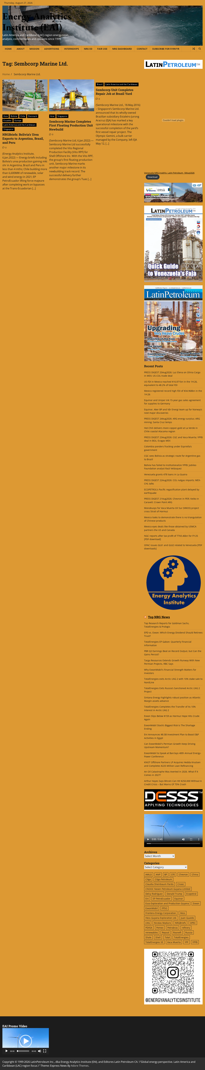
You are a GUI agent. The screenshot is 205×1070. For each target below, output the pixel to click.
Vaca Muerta (174, 942)
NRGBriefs (180, 922)
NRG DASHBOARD (122, 48)
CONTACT (142, 48)
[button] (25, 1041)
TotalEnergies (181, 937)
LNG (147, 922)
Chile (22, 116)
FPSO (164, 908)
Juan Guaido (187, 917)
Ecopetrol (191, 893)
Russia (188, 932)
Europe (18, 120)
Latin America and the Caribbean (19, 124)
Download (152, 177)
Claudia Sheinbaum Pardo (159, 884)
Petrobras (172, 927)
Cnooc (180, 884)
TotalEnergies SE (154, 942)
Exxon (196, 903)
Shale (148, 937)
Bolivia (14, 116)
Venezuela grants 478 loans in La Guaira (165, 474)
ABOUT (21, 48)
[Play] (6, 1051)
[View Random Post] (194, 49)
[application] (25, 1041)
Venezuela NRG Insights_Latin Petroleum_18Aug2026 (169, 172)
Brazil (99, 84)
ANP (158, 874)
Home (8, 48)
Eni (147, 898)
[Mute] (39, 1051)
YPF (186, 942)
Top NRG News (159, 617)
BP (165, 874)
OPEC (193, 922)
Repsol (165, 932)
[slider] (23, 1051)
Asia (6, 116)
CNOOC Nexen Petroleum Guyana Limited (167, 888)
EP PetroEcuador (161, 898)
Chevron (183, 874)
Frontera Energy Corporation (160, 913)
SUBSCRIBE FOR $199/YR (165, 48)
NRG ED (88, 48)
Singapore (8, 129)
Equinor (178, 898)
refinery (186, 927)
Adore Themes (80, 1065)
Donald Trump (174, 893)
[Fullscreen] (44, 1051)
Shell (158, 937)
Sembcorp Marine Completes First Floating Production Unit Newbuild (71, 125)
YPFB (194, 942)
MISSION (34, 48)
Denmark (32, 116)
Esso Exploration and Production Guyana (167, 903)
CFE (173, 874)
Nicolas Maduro (162, 922)
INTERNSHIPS (71, 48)
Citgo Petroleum (163, 879)
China (195, 874)
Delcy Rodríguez (154, 893)
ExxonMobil (151, 908)
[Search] (200, 49)
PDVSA (148, 927)
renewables (151, 932)
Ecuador (8, 120)
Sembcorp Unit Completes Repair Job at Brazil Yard (114, 92)
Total (167, 937)
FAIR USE (102, 48)
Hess (182, 913)
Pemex (159, 927)
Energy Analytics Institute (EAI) (36, 21)
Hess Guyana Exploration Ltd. (161, 917)
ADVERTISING (51, 48)
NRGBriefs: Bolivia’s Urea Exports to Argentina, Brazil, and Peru (23, 138)
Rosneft (177, 932)
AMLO (148, 874)
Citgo (148, 879)
